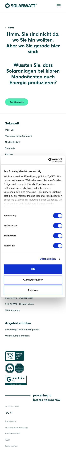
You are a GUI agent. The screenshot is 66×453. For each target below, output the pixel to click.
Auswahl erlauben (33, 279)
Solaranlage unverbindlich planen (22, 329)
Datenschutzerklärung (16, 427)
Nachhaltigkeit (12, 142)
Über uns (9, 129)
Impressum (10, 421)
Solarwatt (12, 123)
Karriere (9, 154)
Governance (11, 445)
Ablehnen (33, 290)
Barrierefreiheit (12, 433)
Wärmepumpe (12, 310)
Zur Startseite (17, 102)
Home (11, 27)
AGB (7, 439)
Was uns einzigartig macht (18, 135)
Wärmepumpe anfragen (17, 335)
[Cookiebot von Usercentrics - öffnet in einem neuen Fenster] (48, 160)
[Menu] (58, 6)
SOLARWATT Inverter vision (19, 297)
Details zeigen (48, 258)
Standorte (10, 148)
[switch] (57, 225)
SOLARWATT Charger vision (19, 304)
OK (33, 269)
